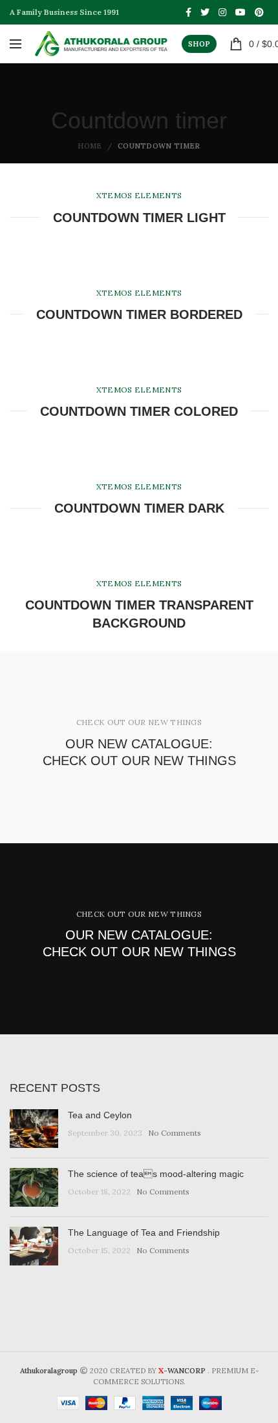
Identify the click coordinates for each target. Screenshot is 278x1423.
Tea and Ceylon (100, 1115)
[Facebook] (188, 12)
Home (90, 145)
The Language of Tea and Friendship (144, 1232)
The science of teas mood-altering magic (156, 1174)
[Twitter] (205, 12)
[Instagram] (222, 12)
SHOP (199, 43)
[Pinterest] (259, 12)
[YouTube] (240, 12)
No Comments (174, 1133)
